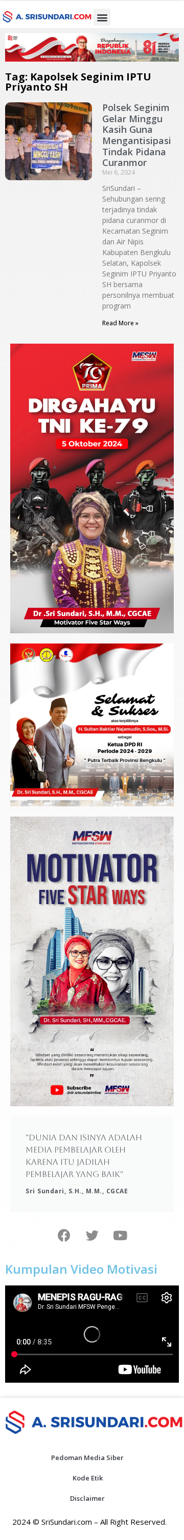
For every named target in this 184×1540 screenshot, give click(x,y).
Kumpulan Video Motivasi (81, 1269)
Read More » (120, 323)
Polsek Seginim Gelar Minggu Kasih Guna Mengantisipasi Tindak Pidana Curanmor (136, 135)
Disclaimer (87, 1498)
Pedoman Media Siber (87, 1457)
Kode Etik (88, 1477)
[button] (102, 17)
